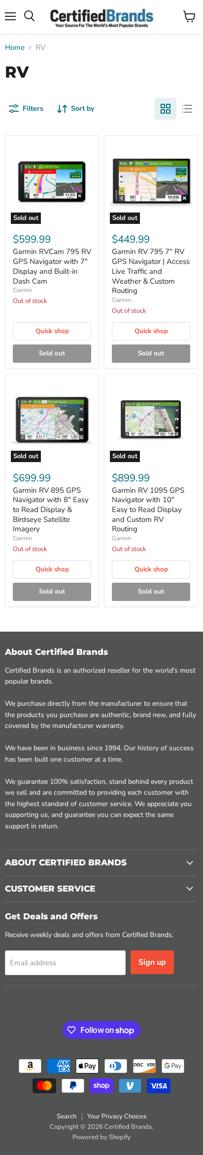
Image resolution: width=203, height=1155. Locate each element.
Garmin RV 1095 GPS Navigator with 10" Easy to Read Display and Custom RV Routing (148, 509)
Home (15, 47)
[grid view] (165, 109)
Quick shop (52, 331)
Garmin (22, 290)
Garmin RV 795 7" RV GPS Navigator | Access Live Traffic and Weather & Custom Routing (151, 271)
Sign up (152, 962)
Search (66, 1116)
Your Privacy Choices (116, 1116)
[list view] (187, 109)
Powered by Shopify (101, 1137)
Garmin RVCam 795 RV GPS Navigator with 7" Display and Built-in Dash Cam (52, 266)
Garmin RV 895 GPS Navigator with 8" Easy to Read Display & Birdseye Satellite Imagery (51, 509)
